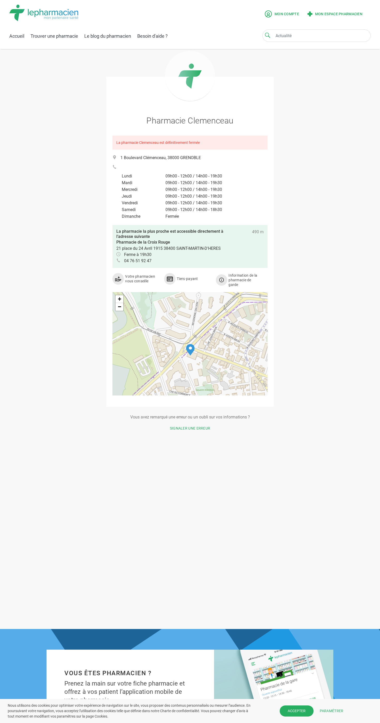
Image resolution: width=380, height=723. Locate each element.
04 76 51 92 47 (137, 260)
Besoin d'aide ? (152, 36)
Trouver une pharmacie (54, 36)
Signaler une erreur (190, 428)
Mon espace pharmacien (338, 14)
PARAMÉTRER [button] (332, 711)
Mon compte (287, 14)
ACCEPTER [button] (297, 711)
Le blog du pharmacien (107, 36)
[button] (190, 350)
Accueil (16, 36)
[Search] (267, 35)
